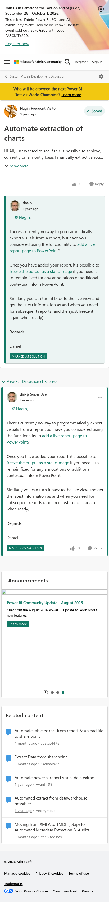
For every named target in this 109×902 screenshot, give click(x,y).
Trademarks (13, 883)
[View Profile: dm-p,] (15, 205)
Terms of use (79, 873)
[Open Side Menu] (7, 62)
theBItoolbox (51, 836)
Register (81, 61)
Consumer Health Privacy (73, 891)
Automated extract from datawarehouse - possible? (52, 800)
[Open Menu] (101, 76)
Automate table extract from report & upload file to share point (59, 733)
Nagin (25, 108)
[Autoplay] (46, 692)
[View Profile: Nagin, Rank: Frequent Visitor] (10, 111)
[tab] (52, 692)
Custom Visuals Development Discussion (37, 76)
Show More (19, 165)
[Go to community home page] (38, 62)
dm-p (27, 202)
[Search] (67, 62)
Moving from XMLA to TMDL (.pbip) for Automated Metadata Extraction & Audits (52, 827)
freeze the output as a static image (41, 271)
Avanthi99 (44, 784)
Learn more (71, 94)
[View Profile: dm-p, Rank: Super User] (12, 397)
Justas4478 (50, 743)
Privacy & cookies (49, 873)
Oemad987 (50, 763)
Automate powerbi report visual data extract (55, 777)
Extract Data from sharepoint (41, 756)
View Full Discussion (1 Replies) (32, 381)
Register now (17, 43)
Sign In (97, 61)
